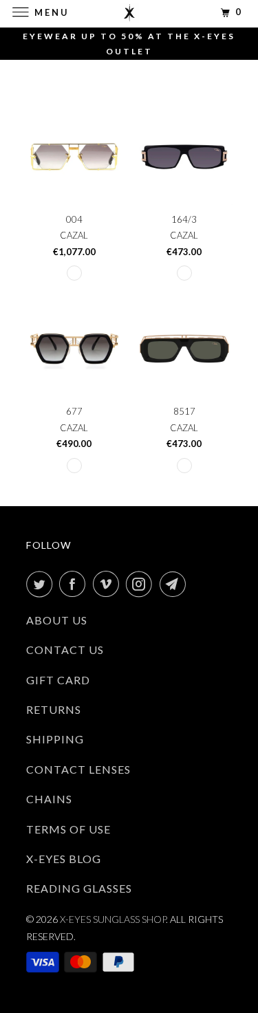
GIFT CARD (58, 679)
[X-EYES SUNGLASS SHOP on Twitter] (42, 584)
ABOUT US (56, 620)
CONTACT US (65, 649)
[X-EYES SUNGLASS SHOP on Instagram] (142, 584)
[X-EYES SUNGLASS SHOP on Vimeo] (109, 584)
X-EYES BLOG (63, 858)
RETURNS (53, 709)
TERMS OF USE (68, 829)
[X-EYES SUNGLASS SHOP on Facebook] (75, 584)
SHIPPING (55, 738)
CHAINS (49, 798)
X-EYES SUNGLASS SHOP (113, 919)
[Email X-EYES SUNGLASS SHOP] (175, 584)
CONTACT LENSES (78, 769)
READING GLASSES (79, 888)
